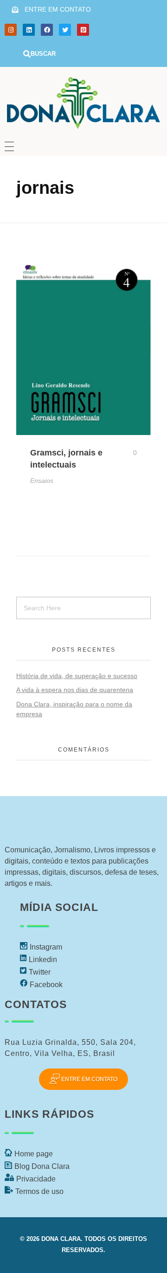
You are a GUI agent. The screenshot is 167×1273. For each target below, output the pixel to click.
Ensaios (41, 480)
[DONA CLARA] (83, 101)
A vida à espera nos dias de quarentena (74, 689)
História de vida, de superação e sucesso (76, 675)
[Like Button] (128, 452)
